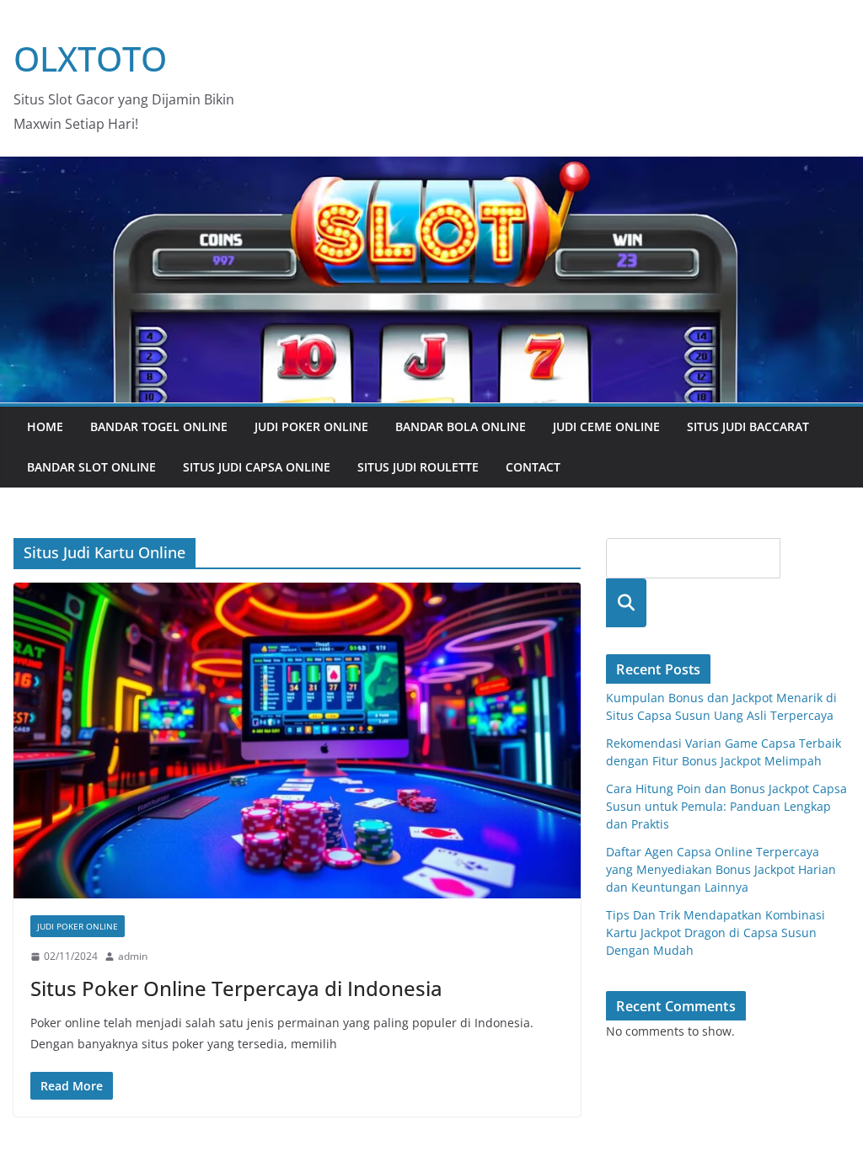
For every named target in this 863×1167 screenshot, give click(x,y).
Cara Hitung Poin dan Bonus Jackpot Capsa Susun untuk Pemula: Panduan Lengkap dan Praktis (726, 806)
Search (626, 602)
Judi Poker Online (311, 426)
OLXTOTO (90, 58)
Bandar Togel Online (159, 426)
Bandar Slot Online (91, 467)
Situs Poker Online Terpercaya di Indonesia (236, 988)
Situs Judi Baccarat (748, 426)
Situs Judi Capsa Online (256, 467)
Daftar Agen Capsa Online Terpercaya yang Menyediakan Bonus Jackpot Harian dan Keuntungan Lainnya (721, 869)
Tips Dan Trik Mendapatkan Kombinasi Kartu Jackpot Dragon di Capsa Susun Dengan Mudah (715, 932)
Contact (533, 467)
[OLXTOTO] (431, 168)
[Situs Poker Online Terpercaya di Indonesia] (297, 740)
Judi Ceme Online (606, 426)
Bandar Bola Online (460, 426)
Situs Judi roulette (418, 467)
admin (132, 956)
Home (45, 426)
